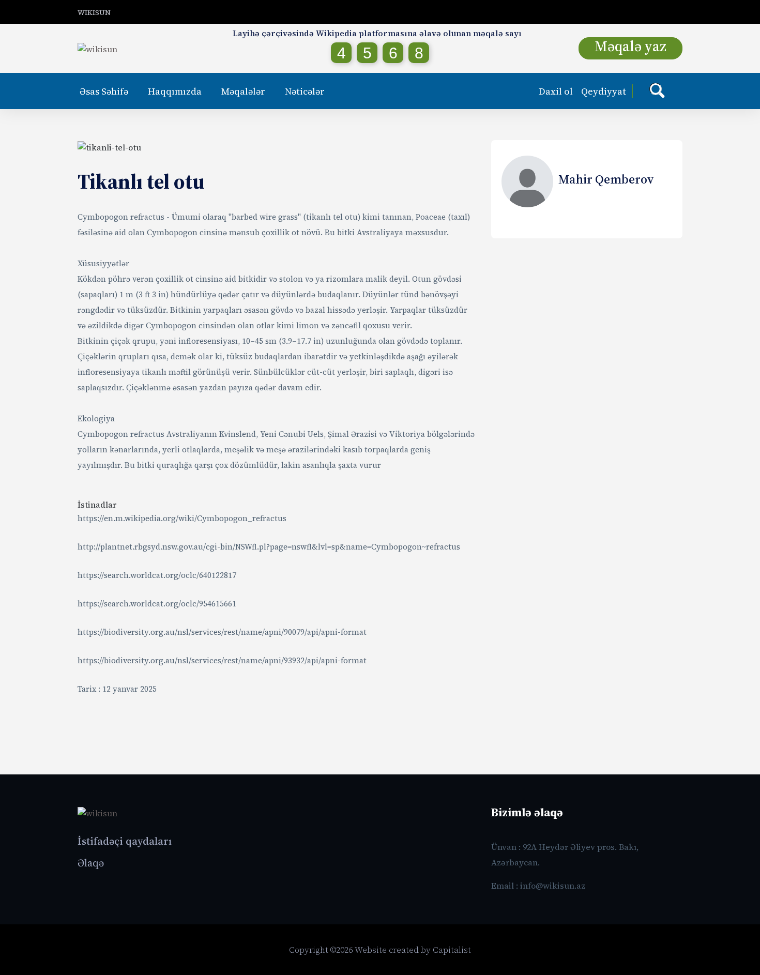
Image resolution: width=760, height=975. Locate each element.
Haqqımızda (175, 91)
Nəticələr (305, 91)
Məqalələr (243, 91)
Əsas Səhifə (104, 91)
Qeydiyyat (603, 91)
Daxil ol (556, 91)
